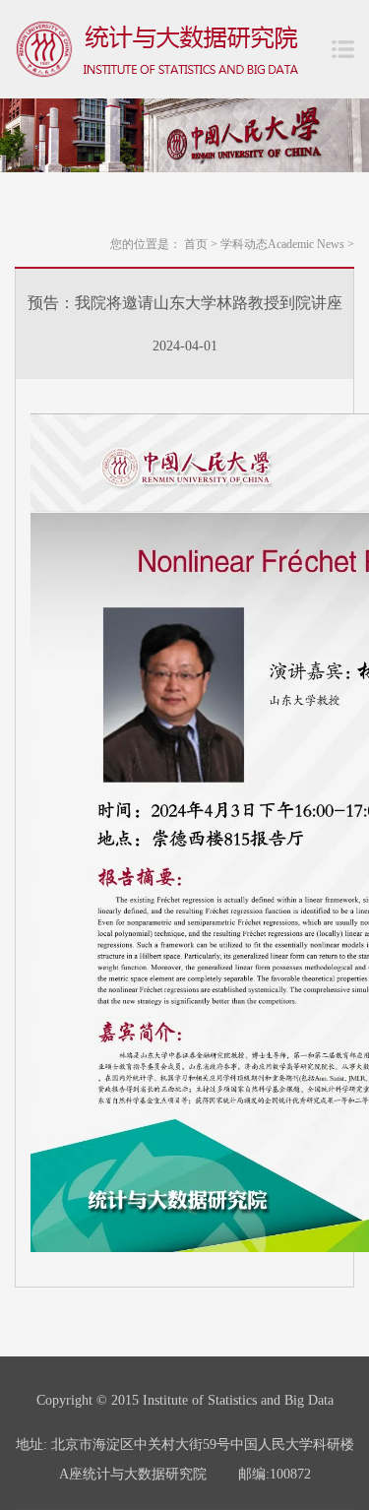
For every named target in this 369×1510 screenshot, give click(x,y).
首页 (200, 244)
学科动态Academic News (287, 244)
